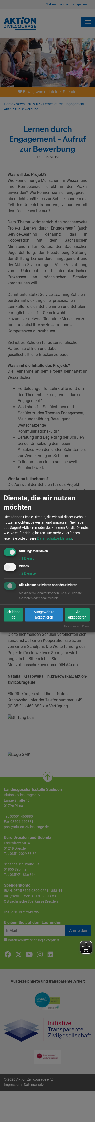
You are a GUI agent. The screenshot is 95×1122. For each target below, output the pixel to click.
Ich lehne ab (13, 614)
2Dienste (27, 573)
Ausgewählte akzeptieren (44, 614)
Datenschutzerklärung (54, 538)
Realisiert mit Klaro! (76, 626)
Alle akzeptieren (77, 614)
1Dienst (26, 558)
